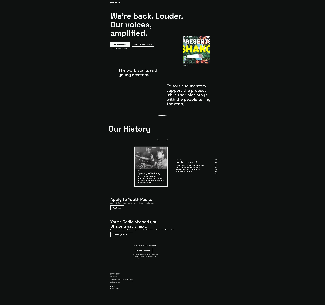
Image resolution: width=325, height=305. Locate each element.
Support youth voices (143, 44)
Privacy (112, 288)
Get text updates (120, 44)
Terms (117, 288)
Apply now (117, 208)
